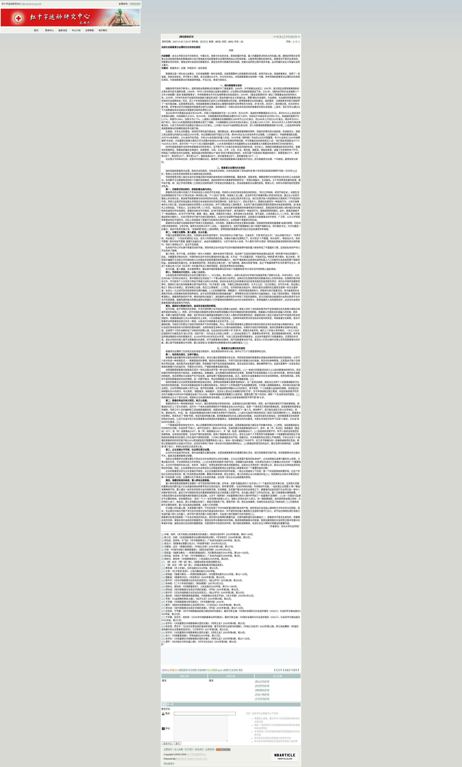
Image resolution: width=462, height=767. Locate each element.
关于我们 (189, 749)
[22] (224, 397)
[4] (286, 125)
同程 (132, 4)
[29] (204, 462)
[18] (246, 343)
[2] (203, 119)
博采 (240, 670)
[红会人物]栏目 (262, 694)
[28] (245, 443)
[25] (178, 422)
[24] (288, 413)
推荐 (295, 670)
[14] (211, 290)
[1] (275, 107)
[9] (194, 183)
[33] (252, 514)
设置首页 (168, 749)
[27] (256, 431)
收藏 (286, 670)
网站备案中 (169, 763)
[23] (239, 413)
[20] (252, 379)
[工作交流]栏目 (290, 37)
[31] (281, 496)
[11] (282, 214)
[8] (294, 171)
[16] (232, 321)
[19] (245, 370)
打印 (278, 670)
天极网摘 (201, 670)
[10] (204, 208)
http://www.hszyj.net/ (31, 4)
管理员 (204, 41)
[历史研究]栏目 (262, 686)
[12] (208, 229)
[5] (268, 134)
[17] (233, 333)
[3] (215, 125)
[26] (276, 425)
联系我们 (199, 749)
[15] (178, 312)
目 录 (278, 37)
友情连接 (210, 749)
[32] (288, 502)
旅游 (136, 4)
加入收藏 (178, 749)
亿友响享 (233, 670)
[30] (267, 474)
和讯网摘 (192, 670)
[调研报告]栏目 (262, 690)
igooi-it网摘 (223, 670)
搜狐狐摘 (183, 670)
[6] (218, 144)
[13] (222, 287)
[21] (298, 394)
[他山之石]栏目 (262, 681)
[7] (257, 156)
